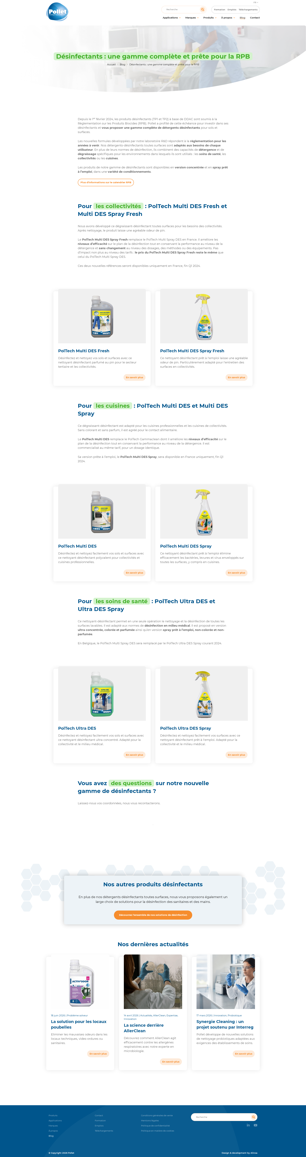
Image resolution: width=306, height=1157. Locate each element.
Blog (122, 64)
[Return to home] (73, 11)
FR (255, 2)
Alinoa (254, 1153)
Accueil (111, 64)
